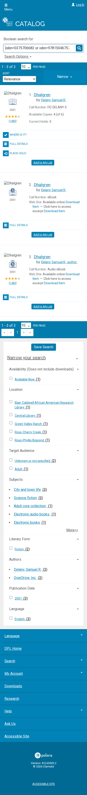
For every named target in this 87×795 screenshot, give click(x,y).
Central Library (25, 415)
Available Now (25, 379)
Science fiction (25, 498)
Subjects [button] (16, 479)
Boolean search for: (19, 39)
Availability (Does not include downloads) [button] (41, 369)
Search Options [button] (16, 56)
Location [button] (16, 389)
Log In (80, 4)
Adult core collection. (30, 506)
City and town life (27, 489)
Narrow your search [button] (26, 357)
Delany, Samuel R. (27, 569)
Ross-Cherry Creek (28, 432)
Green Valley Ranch (29, 424)
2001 (19, 598)
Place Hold (18, 153)
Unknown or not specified (33, 461)
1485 (13, 121)
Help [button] (8, 711)
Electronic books (27, 522)
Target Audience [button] (21, 451)
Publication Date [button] (22, 588)
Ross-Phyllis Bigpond (30, 440)
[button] (65, 76)
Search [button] (9, 661)
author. (59, 262)
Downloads (13, 686)
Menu (8, 9)
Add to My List (42, 162)
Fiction (20, 549)
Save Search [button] (43, 347)
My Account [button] (13, 673)
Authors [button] (15, 559)
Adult (19, 469)
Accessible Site (16, 736)
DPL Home (13, 648)
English (20, 619)
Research (11, 699)
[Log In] (72, 4)
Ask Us (10, 724)
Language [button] (16, 609)
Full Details (19, 143)
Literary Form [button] (19, 539)
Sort (6, 73)
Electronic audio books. (32, 514)
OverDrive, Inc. (25, 578)
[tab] (65, 76)
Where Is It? (18, 134)
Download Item (54, 211)
